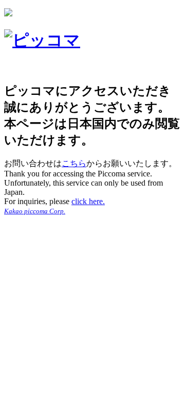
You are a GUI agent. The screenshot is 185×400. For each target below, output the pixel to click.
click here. (88, 201)
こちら (74, 163)
